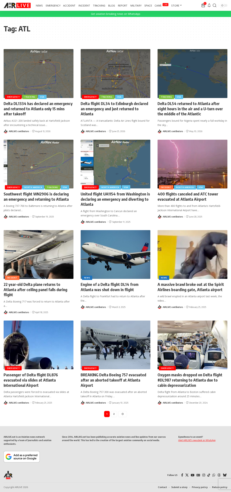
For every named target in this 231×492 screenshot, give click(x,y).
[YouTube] (192, 475)
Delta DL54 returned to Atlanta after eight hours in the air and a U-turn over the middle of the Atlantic (190, 108)
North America (33, 187)
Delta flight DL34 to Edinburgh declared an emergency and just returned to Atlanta (114, 108)
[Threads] (219, 475)
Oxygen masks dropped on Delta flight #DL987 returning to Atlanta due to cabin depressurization (190, 379)
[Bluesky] (224, 475)
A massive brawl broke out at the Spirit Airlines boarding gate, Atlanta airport (191, 287)
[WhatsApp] (214, 475)
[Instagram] (203, 475)
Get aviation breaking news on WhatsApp (115, 14)
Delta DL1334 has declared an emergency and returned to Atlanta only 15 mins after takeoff (38, 108)
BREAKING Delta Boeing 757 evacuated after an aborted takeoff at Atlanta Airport (113, 379)
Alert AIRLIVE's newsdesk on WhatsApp (196, 440)
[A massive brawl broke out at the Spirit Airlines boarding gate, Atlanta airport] (192, 254)
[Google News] (198, 475)
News (87, 278)
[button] (214, 5)
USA (42, 97)
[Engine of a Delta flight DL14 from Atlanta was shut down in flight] (116, 254)
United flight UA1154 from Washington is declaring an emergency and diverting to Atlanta (115, 199)
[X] (186, 475)
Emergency (13, 97)
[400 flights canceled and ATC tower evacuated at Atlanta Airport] (192, 164)
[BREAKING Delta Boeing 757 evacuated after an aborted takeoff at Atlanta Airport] (116, 345)
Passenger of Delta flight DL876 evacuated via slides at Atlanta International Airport (31, 379)
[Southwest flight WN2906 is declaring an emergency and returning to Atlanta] (38, 164)
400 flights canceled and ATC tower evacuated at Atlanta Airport (188, 196)
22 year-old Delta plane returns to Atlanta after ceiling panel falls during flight (35, 289)
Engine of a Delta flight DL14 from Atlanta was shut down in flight (109, 287)
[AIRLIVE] (17, 5)
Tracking (29, 97)
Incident (166, 187)
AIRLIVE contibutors (19, 131)
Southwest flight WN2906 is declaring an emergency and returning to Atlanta (36, 196)
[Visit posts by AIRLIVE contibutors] (6, 131)
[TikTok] (208, 475)
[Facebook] (182, 475)
